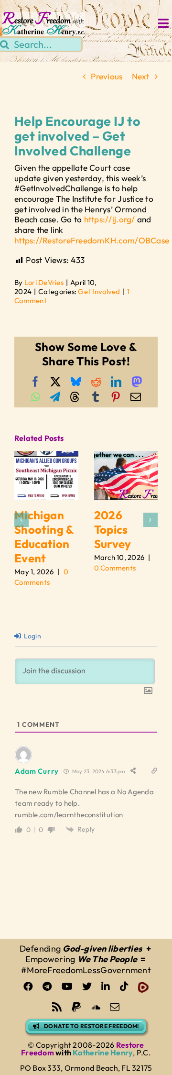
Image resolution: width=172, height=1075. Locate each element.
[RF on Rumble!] (143, 987)
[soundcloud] (95, 1007)
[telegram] (47, 986)
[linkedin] (105, 986)
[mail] (114, 1007)
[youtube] (67, 986)
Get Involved (99, 291)
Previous (106, 76)
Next (141, 76)
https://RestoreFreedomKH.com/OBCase (91, 240)
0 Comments (115, 567)
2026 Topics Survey (112, 529)
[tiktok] (124, 986)
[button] (21, 520)
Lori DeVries (44, 282)
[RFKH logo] (44, 16)
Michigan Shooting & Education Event (44, 536)
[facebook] (28, 986)
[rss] (57, 1007)
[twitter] (87, 986)
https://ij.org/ (109, 219)
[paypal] (76, 1007)
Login (31, 636)
